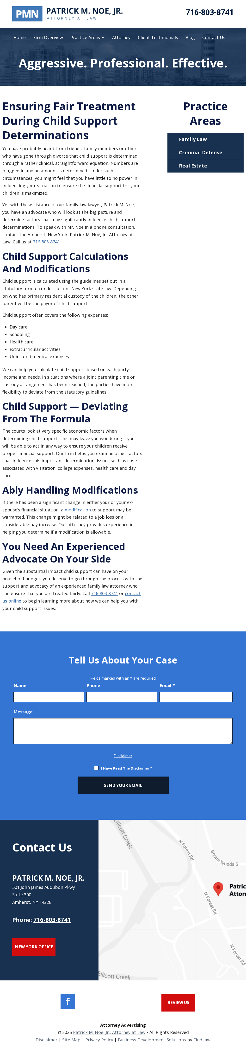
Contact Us (213, 38)
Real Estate (193, 165)
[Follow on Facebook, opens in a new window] (68, 1001)
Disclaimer (123, 755)
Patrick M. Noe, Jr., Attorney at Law (109, 1032)
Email (167, 685)
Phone (93, 685)
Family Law (193, 139)
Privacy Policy (99, 1040)
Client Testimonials (158, 38)
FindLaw (201, 1040)
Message (23, 712)
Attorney (121, 38)
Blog (190, 38)
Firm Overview (48, 38)
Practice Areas (85, 38)
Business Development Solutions (152, 1040)
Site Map (71, 1040)
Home (19, 38)
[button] (241, 1024)
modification (78, 510)
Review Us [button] (178, 1002)
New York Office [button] (34, 947)
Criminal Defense (200, 152)
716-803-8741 (210, 12)
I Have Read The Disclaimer (126, 768)
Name (19, 685)
